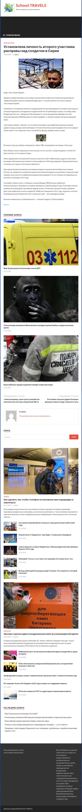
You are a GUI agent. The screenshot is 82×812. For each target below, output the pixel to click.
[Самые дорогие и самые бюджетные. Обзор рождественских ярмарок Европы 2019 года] (10, 554)
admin (17, 54)
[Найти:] (41, 437)
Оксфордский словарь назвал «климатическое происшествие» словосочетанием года (40, 676)
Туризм (6, 496)
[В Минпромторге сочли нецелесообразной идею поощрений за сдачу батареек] (10, 659)
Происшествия (9, 43)
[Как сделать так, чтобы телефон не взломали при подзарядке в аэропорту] (41, 495)
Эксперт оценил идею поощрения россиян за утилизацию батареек (41, 633)
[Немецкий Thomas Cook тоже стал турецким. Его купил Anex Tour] (10, 566)
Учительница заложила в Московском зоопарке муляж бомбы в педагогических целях (38, 717)
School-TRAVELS (31, 5)
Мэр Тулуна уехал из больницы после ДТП (22, 268)
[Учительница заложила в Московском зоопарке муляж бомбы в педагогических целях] (41, 323)
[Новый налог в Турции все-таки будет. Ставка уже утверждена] (10, 542)
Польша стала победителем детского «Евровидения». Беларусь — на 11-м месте (36, 725)
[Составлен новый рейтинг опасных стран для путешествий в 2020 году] (10, 530)
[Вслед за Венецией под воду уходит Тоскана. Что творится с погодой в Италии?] (10, 578)
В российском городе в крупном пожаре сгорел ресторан (28, 385)
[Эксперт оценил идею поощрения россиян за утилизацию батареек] (41, 629)
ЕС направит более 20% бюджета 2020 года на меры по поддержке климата (35, 683)
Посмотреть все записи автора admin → (35, 416)
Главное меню (13, 35)
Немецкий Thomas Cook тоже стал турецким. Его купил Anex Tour (46, 559)
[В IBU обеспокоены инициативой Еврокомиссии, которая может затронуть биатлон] (10, 671)
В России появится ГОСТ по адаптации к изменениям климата (45, 691)
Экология (7, 631)
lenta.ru (6, 204)
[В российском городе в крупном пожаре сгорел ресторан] (41, 382)
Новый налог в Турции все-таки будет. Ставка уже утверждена (45, 535)
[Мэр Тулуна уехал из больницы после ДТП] (41, 266)
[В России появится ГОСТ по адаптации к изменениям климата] (10, 699)
